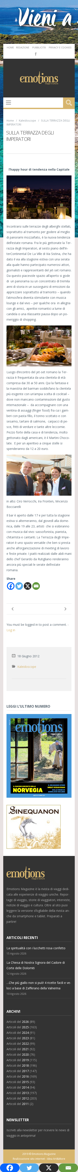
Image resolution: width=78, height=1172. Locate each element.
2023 (25, 1038)
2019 (25, 1060)
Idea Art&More (56, 1159)
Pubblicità (39, 47)
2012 (25, 1098)
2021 (25, 1049)
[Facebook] (35, 53)
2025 (25, 1027)
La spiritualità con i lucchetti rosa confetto (35, 948)
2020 (25, 1054)
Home (10, 47)
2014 (25, 1087)
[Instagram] (41, 53)
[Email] (36, 586)
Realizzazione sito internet (29, 1159)
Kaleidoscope (27, 120)
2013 (25, 1093)
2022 (25, 1043)
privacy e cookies (60, 47)
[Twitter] (19, 586)
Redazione (22, 47)
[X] (27, 586)
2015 (25, 1082)
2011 (25, 1104)
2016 (25, 1076)
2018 (25, 1065)
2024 (25, 1033)
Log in (10, 630)
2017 (25, 1071)
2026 (25, 1022)
